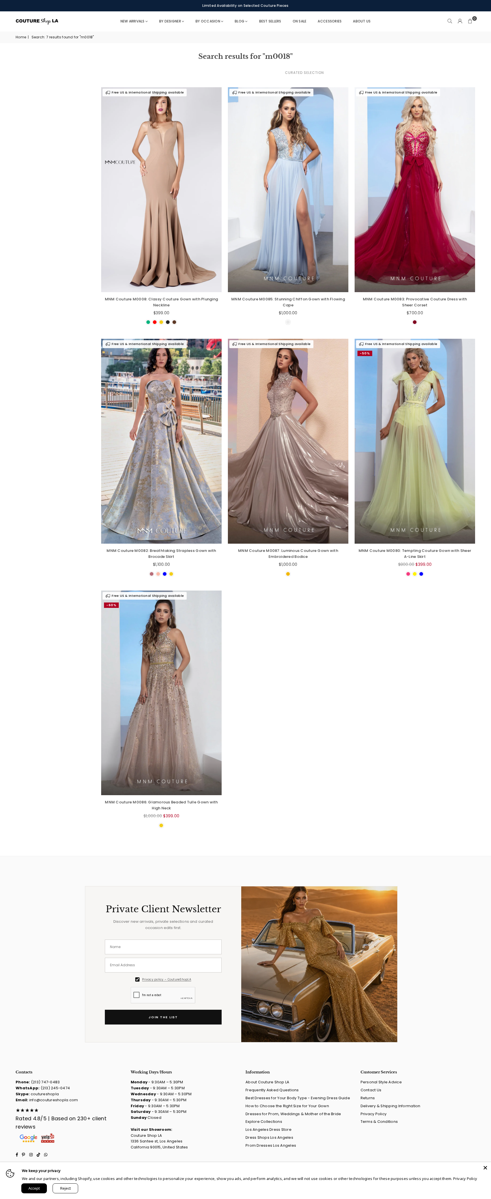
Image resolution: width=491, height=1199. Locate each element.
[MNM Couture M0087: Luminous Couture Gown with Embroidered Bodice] (288, 441)
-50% (365, 353)
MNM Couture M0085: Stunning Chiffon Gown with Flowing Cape (288, 302)
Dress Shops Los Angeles (269, 1137)
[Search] (450, 21)
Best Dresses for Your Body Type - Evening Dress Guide (298, 1098)
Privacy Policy (374, 1114)
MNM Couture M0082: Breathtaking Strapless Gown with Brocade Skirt (161, 553)
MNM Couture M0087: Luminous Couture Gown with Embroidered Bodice (288, 553)
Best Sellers (270, 21)
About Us (362, 21)
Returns (368, 1098)
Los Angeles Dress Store (269, 1129)
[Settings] (460, 21)
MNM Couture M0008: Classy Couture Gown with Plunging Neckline (161, 302)
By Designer (170, 21)
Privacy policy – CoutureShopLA (166, 979)
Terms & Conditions (379, 1121)
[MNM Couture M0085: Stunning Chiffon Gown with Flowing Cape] (288, 189)
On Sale (300, 21)
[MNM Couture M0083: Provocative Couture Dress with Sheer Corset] (415, 189)
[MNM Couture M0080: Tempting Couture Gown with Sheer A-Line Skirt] (415, 441)
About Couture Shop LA (267, 1082)
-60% (111, 605)
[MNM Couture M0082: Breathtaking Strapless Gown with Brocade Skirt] (161, 441)
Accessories (330, 21)
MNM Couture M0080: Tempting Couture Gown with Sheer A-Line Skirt (415, 553)
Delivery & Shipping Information (391, 1106)
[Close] (485, 1168)
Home (21, 37)
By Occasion (207, 21)
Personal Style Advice (381, 1082)
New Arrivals (132, 21)
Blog (239, 21)
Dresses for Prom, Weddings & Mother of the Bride (293, 1114)
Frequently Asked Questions (272, 1090)
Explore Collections (264, 1121)
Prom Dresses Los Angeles (271, 1145)
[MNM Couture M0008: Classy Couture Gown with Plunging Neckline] (161, 189)
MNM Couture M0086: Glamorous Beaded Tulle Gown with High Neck (161, 805)
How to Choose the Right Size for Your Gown (287, 1106)
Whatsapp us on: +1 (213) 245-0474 (245, 5)
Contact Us (371, 1090)
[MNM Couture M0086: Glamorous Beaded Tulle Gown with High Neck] (161, 693)
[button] (470, 21)
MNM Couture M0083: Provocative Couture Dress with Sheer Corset (415, 302)
